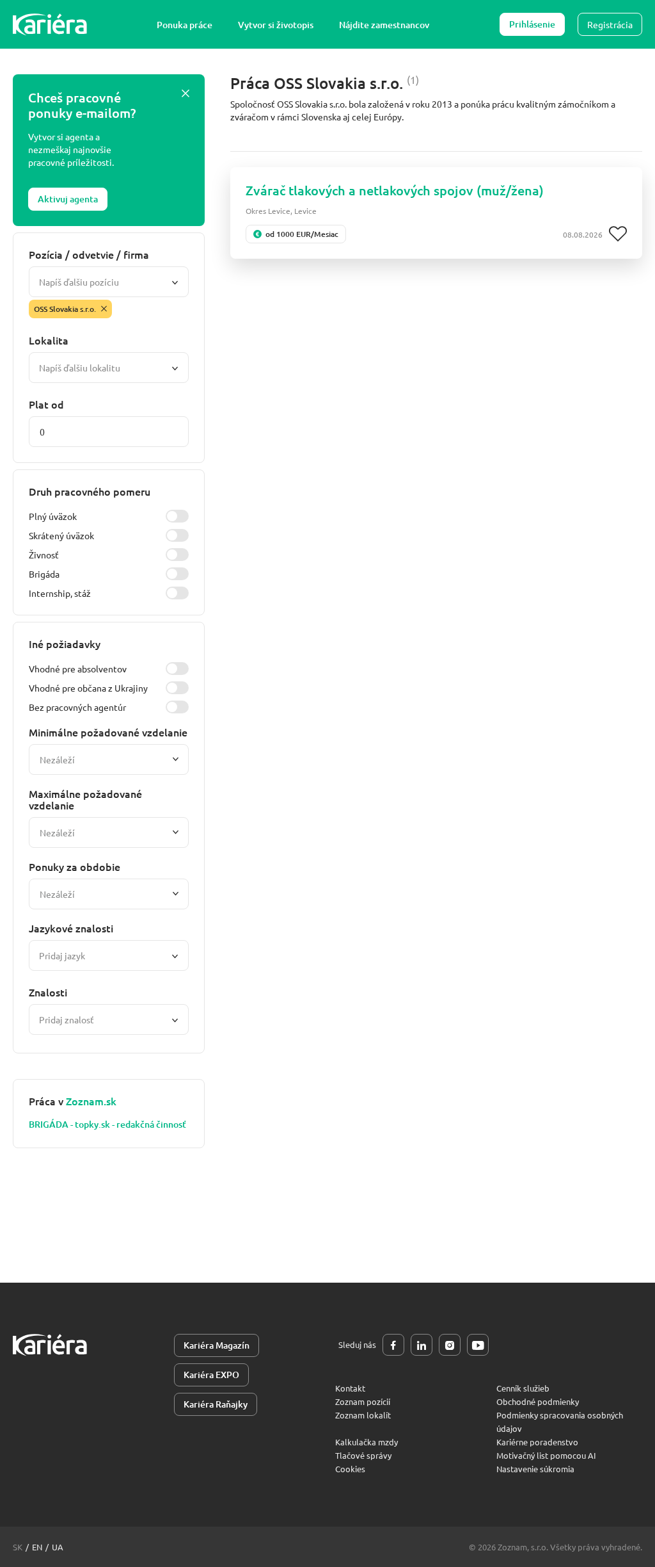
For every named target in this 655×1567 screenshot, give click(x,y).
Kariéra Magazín (216, 1345)
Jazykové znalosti (71, 928)
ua (57, 1546)
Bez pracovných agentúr (77, 707)
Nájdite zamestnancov (384, 25)
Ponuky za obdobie (74, 866)
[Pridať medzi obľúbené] (618, 234)
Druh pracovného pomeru (89, 491)
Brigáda (44, 574)
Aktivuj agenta (68, 199)
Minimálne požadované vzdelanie (108, 732)
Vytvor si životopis (275, 25)
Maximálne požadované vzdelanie (85, 799)
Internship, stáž (60, 593)
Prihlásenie (532, 24)
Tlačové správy (363, 1455)
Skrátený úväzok (61, 535)
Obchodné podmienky (537, 1401)
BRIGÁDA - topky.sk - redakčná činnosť (107, 1124)
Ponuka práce (184, 25)
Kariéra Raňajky (216, 1404)
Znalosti (48, 992)
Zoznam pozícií (362, 1401)
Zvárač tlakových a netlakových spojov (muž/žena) (395, 190)
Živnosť (44, 554)
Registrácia (610, 24)
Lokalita (48, 340)
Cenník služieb (522, 1388)
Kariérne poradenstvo (537, 1441)
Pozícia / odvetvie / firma (89, 254)
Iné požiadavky (64, 643)
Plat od (46, 404)
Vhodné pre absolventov (78, 668)
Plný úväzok (53, 516)
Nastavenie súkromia (535, 1468)
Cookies (350, 1468)
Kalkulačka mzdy (366, 1441)
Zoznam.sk (91, 1101)
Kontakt (350, 1388)
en (37, 1546)
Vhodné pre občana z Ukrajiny (88, 688)
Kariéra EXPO (211, 1374)
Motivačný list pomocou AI (546, 1455)
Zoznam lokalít (363, 1414)
